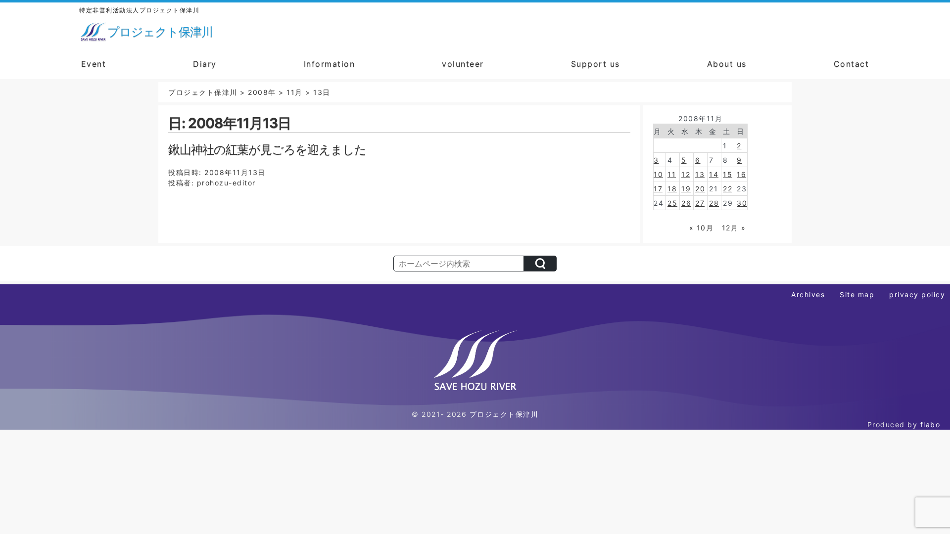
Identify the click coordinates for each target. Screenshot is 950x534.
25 (672, 203)
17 (658, 188)
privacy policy (917, 294)
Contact (851, 64)
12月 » (734, 227)
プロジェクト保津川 (504, 414)
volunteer (463, 64)
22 (727, 188)
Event (93, 64)
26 (686, 203)
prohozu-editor (226, 182)
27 (700, 203)
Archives (808, 294)
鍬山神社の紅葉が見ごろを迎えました (267, 149)
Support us (595, 64)
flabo (930, 424)
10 (658, 174)
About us (727, 64)
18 (672, 188)
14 (713, 174)
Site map (857, 294)
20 (700, 188)
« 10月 (701, 227)
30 (742, 203)
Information (329, 64)
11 (671, 174)
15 (727, 174)
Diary (205, 64)
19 (686, 188)
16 (741, 174)
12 (685, 174)
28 (714, 203)
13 (700, 174)
